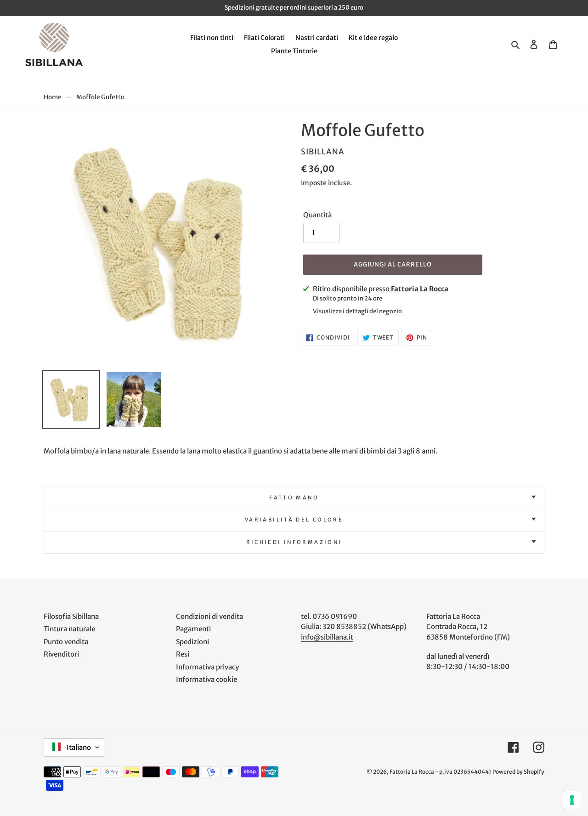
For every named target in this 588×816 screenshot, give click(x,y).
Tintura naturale (69, 628)
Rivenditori (61, 654)
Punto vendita (66, 641)
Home (53, 97)
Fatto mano (294, 497)
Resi (182, 654)
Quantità (317, 214)
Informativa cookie (206, 679)
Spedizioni (192, 641)
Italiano (78, 747)
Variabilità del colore (294, 519)
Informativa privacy (207, 667)
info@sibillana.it (327, 637)
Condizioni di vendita (209, 616)
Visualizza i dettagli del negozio (357, 311)
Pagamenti (193, 628)
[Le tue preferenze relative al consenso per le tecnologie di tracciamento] (572, 800)
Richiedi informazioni (294, 542)
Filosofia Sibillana (71, 616)
